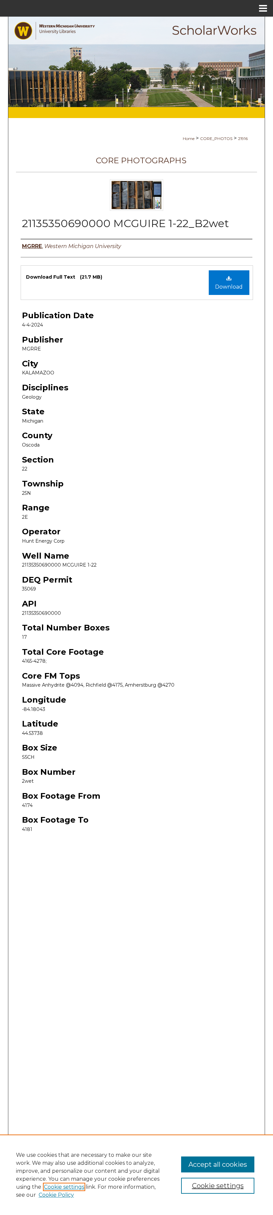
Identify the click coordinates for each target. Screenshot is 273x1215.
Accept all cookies (217, 1164)
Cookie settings (64, 1187)
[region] (136, 1175)
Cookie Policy (56, 1195)
